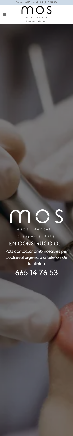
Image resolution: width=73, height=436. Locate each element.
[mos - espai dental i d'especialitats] (36, 14)
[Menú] (5, 14)
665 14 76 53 (36, 273)
